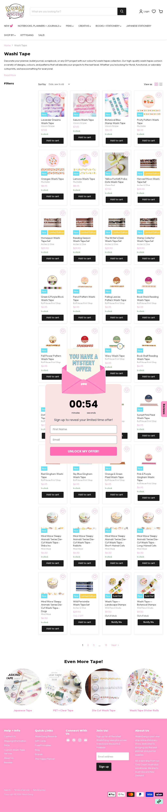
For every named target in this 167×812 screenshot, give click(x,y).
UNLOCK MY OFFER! (83, 451)
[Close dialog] (120, 346)
